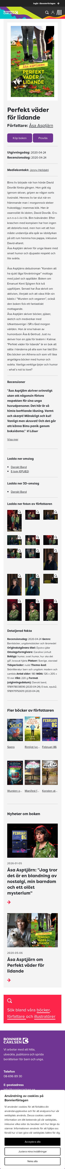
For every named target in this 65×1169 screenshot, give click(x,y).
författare (16, 1016)
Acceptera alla (32, 1142)
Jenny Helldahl (39, 170)
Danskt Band (19, 467)
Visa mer (12, 439)
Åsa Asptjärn (41, 125)
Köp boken (20, 138)
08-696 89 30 (13, 1076)
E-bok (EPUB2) (20, 471)
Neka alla (32, 1161)
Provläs (42, 138)
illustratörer (44, 1016)
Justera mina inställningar (32, 1151)
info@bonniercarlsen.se (19, 1089)
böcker (43, 1010)
